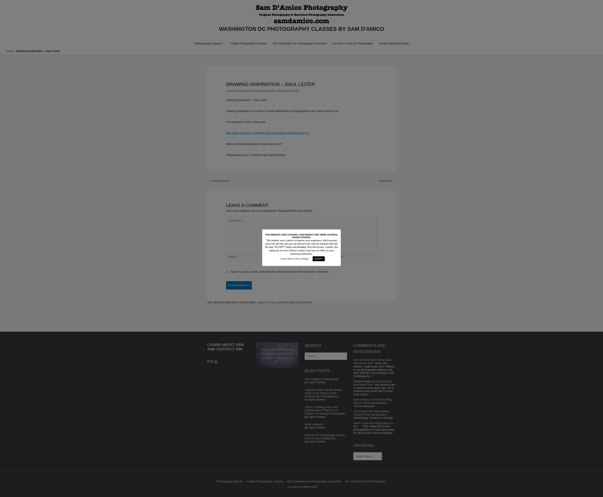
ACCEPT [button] (319, 259)
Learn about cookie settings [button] (295, 258)
